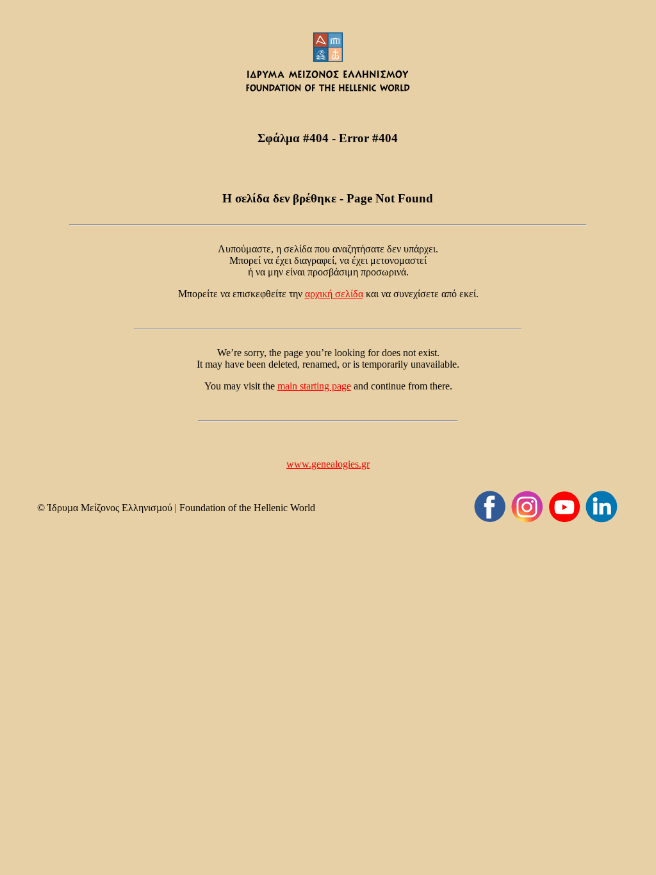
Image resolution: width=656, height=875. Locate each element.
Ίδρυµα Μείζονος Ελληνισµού (109, 507)
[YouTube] (564, 507)
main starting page (314, 385)
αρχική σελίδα (334, 293)
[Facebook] (490, 507)
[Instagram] (527, 507)
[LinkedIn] (602, 507)
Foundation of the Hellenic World (247, 507)
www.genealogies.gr (328, 464)
